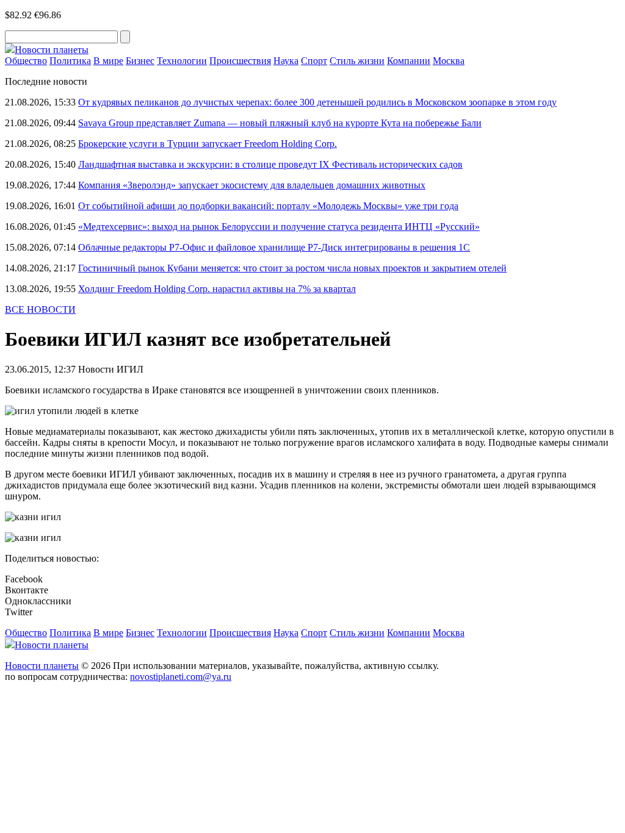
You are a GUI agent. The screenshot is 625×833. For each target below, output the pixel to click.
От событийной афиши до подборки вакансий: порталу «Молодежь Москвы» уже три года (268, 206)
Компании (408, 60)
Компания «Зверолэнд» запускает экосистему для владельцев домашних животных (251, 185)
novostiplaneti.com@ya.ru (180, 676)
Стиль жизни (357, 60)
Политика (70, 60)
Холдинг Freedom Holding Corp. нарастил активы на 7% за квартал (217, 289)
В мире (108, 60)
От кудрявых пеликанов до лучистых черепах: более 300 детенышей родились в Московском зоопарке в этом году (317, 102)
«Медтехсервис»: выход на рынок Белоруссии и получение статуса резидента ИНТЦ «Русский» (279, 226)
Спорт (314, 60)
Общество (26, 60)
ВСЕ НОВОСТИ (40, 309)
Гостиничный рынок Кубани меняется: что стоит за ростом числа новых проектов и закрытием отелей (292, 268)
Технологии (182, 60)
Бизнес (140, 60)
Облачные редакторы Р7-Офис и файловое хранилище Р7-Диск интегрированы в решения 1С (274, 247)
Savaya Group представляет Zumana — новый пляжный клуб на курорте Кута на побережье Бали (280, 123)
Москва (448, 60)
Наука (285, 60)
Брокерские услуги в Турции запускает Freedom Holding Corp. (207, 143)
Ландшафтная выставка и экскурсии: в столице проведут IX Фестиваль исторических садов (270, 164)
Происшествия (240, 60)
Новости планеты (42, 665)
